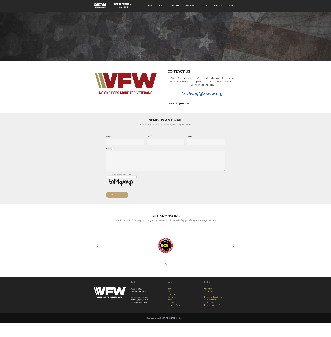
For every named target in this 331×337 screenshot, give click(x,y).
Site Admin (208, 289)
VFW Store (208, 302)
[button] (97, 245)
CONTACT (218, 6)
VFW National (210, 300)
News (169, 300)
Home (170, 289)
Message (110, 149)
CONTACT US (117, 195)
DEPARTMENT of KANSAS (123, 6)
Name (108, 136)
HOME (149, 6)
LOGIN (231, 6)
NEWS (205, 6)
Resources (171, 297)
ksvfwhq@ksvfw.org (202, 93)
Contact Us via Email (139, 297)
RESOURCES (191, 6)
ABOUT (160, 6)
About (169, 292)
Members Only (173, 305)
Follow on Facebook (213, 297)
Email (148, 136)
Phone (189, 137)
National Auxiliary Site (213, 305)
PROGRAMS (175, 6)
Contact (170, 302)
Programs (171, 294)
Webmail (208, 292)
